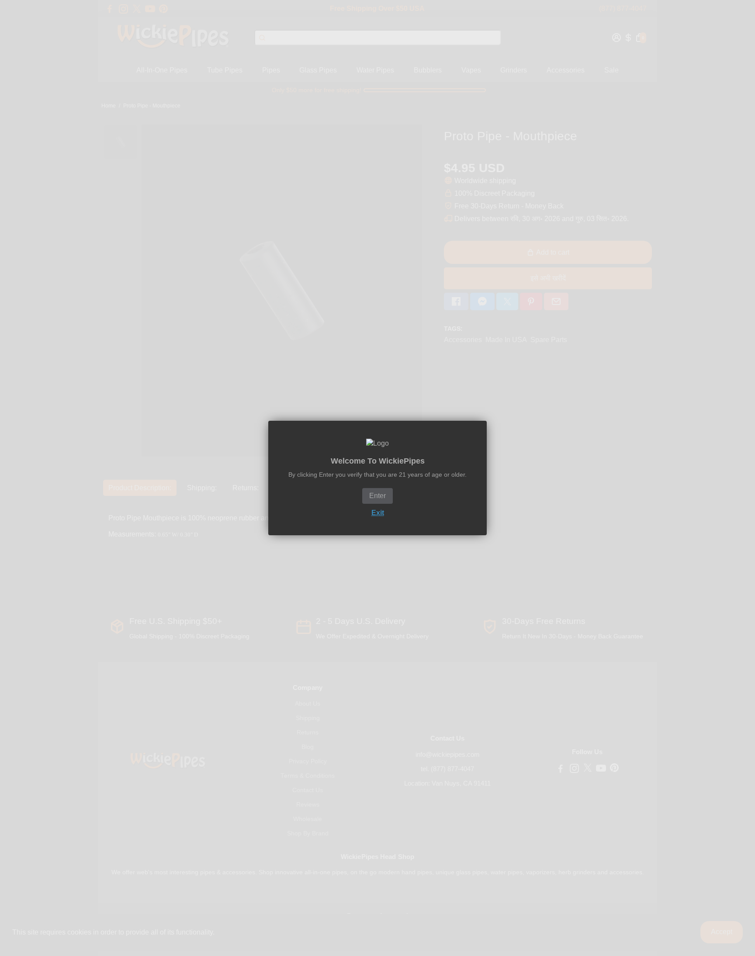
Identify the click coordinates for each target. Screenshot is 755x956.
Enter (377, 495)
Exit (377, 512)
